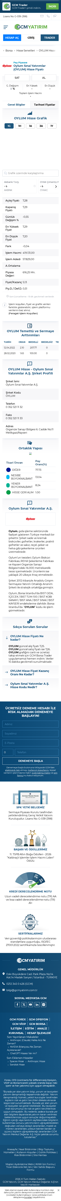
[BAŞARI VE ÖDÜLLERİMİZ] (30, 838)
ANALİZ (42, 1028)
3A (41, 125)
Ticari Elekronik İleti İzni (19, 1166)
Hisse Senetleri (25, 50)
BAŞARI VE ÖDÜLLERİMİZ (30, 849)
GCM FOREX (18, 1019)
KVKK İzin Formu (45, 1164)
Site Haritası (40, 1155)
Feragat (14, 313)
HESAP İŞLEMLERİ (39, 1033)
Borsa (9, 50)
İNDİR (52, 6)
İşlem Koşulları (28, 313)
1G (9, 125)
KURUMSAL (16, 1033)
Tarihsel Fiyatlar (44, 104)
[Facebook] (17, 1004)
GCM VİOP (19, 1024)
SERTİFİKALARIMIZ (30, 933)
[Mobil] (6, 27)
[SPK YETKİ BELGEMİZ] (30, 796)
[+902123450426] (48, 16)
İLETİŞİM (16, 1028)
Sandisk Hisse (17, 1064)
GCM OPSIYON (38, 1019)
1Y (52, 125)
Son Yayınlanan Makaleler (22, 1036)
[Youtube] (30, 1004)
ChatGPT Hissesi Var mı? (23, 1053)
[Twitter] (23, 1004)
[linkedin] (37, 1004)
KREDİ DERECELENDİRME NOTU (30, 891)
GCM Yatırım (10, 1181)
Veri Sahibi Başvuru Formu (41, 1168)
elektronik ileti (12, 770)
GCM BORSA (37, 1024)
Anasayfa (12, 1149)
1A (30, 125)
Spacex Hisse (17, 1061)
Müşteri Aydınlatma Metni (20, 1164)
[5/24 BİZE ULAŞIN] (42, 16)
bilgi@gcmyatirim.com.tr (21, 990)
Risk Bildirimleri (23, 1155)
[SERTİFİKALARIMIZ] (30, 922)
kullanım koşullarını (38, 770)
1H (19, 125)
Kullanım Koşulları (27, 1152)
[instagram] (43, 1004)
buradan (28, 1197)
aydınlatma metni (41, 772)
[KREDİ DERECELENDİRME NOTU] (30, 880)
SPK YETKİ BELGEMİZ (30, 807)
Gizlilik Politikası (47, 1152)
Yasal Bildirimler (28, 1149)
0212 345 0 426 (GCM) (19, 983)
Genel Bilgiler (16, 104)
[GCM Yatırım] (30, 28)
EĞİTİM (29, 1028)
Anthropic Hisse (36, 1061)
